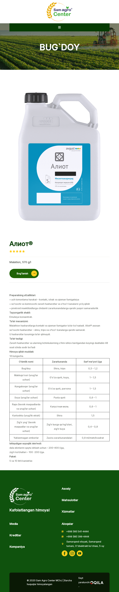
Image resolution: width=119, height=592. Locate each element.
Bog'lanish (23, 273)
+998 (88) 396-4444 (77, 536)
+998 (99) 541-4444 (77, 531)
